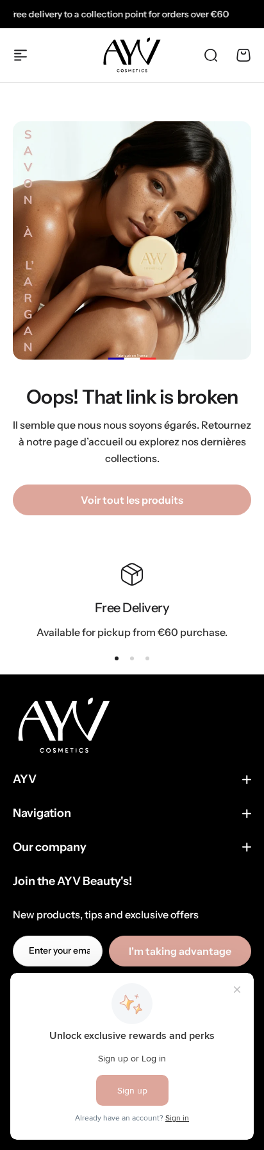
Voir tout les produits (132, 499)
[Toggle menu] (20, 55)
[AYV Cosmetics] (132, 55)
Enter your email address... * (59, 950)
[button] (116, 658)
